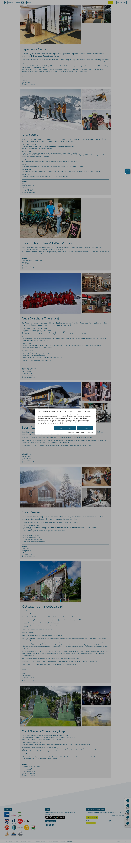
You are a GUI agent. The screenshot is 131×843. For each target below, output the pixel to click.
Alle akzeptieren (85, 428)
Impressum (90, 432)
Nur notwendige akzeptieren (65, 428)
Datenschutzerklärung (81, 432)
